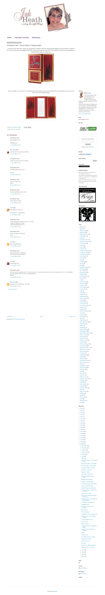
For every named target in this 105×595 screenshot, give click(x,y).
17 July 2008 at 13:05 (15, 145)
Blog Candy (83, 230)
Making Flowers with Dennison (88, 488)
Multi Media (83, 323)
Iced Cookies (83, 303)
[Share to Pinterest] (30, 127)
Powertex (82, 342)
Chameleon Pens (84, 239)
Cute (81, 259)
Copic (81, 247)
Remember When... (85, 347)
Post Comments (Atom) (19, 319)
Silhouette (82, 358)
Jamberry (82, 307)
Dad (81, 265)
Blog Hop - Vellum (85, 472)
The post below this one (87, 519)
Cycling (82, 263)
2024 (81, 410)
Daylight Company (84, 267)
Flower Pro (82, 285)
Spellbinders (83, 365)
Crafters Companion (85, 250)
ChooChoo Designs (84, 241)
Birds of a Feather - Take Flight (88, 463)
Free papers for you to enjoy (88, 536)
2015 (81, 429)
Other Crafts (83, 334)
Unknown (12, 282)
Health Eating (83, 296)
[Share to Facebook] (29, 127)
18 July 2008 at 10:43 (15, 286)
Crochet (82, 258)
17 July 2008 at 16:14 (15, 226)
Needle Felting (83, 329)
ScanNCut (82, 353)
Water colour (83, 391)
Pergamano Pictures (86, 539)
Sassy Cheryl (83, 351)
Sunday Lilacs (84, 534)
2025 (81, 408)
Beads (81, 228)
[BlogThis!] (26, 127)
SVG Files (82, 375)
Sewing (82, 356)
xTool (81, 402)
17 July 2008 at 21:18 (15, 265)
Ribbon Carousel (84, 349)
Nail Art (81, 325)
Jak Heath (88, 93)
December (84, 445)
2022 (81, 414)
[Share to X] (27, 127)
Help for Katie (83, 298)
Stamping (18, 129)
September (84, 452)
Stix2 (81, 371)
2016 (81, 427)
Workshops (36, 37)
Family (81, 278)
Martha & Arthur (85, 523)
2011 (81, 437)
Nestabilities (83, 331)
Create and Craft (84, 252)
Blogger (55, 591)
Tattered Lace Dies (84, 378)
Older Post (72, 316)
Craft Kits (82, 248)
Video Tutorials (83, 387)
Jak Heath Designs (84, 305)
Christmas (13, 129)
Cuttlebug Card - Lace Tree (88, 547)
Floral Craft (82, 283)
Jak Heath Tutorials (22, 37)
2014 (81, 431)
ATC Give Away (85, 512)
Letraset (82, 314)
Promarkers (83, 345)
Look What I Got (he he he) (88, 502)
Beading (82, 227)
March (83, 556)
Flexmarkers (83, 281)
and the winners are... (86, 493)
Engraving (82, 274)
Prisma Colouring (84, 344)
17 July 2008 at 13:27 (15, 153)
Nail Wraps (82, 327)
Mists (81, 318)
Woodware (82, 397)
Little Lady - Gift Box (86, 469)
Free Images (83, 287)
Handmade (82, 294)
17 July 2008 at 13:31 (15, 162)
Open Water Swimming (85, 333)
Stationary (83, 458)
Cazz (11, 207)
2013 (81, 433)
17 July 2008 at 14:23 (15, 185)
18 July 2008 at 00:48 (15, 277)
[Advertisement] (41, 303)
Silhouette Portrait (84, 360)
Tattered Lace (83, 376)
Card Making (83, 236)
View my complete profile (85, 113)
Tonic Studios (83, 384)
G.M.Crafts (82, 289)
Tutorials (82, 386)
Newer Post (10, 316)
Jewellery (82, 309)
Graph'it (82, 292)
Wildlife (81, 395)
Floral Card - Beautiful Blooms (88, 545)
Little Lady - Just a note (87, 474)
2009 (81, 441)
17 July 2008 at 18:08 (15, 246)
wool (81, 398)
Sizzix (81, 364)
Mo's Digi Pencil (84, 322)
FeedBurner (91, 147)
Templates (82, 380)
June (83, 550)
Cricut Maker (83, 256)
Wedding (82, 393)
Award (82, 532)
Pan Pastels (83, 336)
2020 (81, 418)
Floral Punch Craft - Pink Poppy (89, 483)
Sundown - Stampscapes (87, 481)
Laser (81, 312)
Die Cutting (82, 270)
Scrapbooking (83, 355)
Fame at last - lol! (85, 541)
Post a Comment (13, 289)
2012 (81, 435)
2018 (81, 423)
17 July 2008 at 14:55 (15, 194)
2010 (81, 439)
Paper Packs (83, 338)
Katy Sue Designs (84, 311)
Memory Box (83, 316)
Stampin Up (83, 367)
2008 (81, 444)
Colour (81, 245)
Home (9, 37)
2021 (81, 416)
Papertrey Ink (83, 340)
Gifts (81, 291)
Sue (11, 241)
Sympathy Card (85, 504)
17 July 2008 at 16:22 (15, 237)
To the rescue (84, 521)
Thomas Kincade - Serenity (88, 467)
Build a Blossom (84, 234)
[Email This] (24, 127)
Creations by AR (84, 254)
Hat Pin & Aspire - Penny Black (88, 465)
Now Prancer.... (85, 509)
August (83, 454)
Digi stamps (83, 272)
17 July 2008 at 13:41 (15, 174)
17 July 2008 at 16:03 (15, 214)
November (84, 447)
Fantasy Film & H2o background (89, 514)
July (83, 456)
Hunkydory (82, 301)
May (83, 552)
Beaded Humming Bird (86, 479)
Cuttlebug (82, 261)
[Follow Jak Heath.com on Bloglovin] (85, 155)
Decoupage (83, 269)
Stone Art (82, 373)
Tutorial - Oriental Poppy (87, 485)
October (84, 450)
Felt (81, 280)
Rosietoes (12, 149)
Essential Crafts (84, 276)
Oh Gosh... (84, 543)
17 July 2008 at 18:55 (15, 256)
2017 (81, 425)
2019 (81, 421)
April (83, 554)
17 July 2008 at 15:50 (15, 202)
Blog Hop (82, 232)
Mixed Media (83, 320)
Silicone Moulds (84, 362)
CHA (81, 237)
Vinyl (81, 389)
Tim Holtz (82, 382)
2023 (81, 412)
